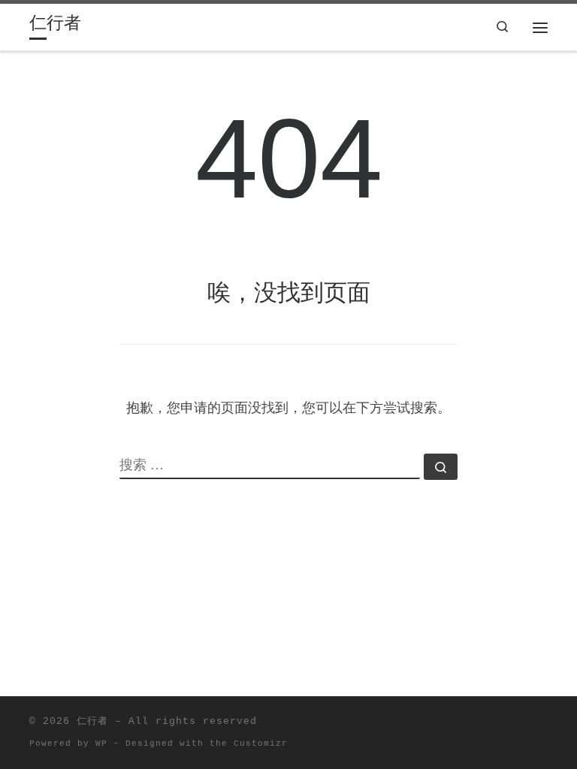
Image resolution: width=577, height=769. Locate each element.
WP (101, 743)
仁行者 (92, 721)
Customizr (261, 743)
